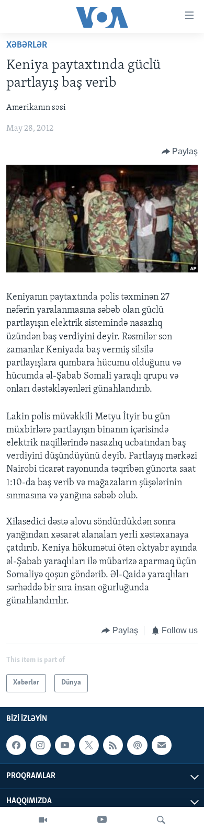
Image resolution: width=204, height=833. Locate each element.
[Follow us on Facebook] (16, 745)
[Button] (180, 151)
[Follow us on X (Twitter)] (89, 745)
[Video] (43, 820)
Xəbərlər (26, 45)
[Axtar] (161, 820)
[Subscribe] (162, 745)
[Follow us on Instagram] (40, 745)
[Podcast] (137, 745)
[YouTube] (102, 820)
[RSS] (113, 745)
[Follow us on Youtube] (65, 745)
